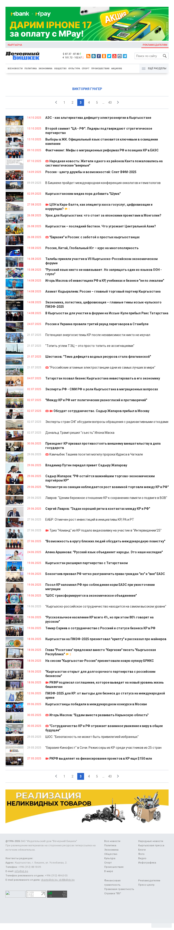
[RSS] (88, 56)
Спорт (85, 68)
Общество (60, 68)
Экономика (45, 68)
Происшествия (100, 68)
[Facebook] (99, 56)
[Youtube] (114, 56)
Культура (74, 68)
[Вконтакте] (94, 56)
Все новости (15, 68)
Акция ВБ (116, 68)
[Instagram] (120, 56)
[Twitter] (109, 56)
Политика (30, 68)
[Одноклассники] (104, 56)
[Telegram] (125, 56)
